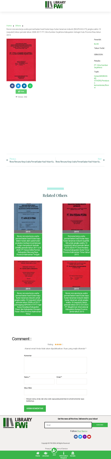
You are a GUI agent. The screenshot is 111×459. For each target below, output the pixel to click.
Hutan (96, 76)
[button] (21, 91)
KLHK (96, 44)
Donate (72, 456)
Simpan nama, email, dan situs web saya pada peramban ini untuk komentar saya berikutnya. (55, 400)
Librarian (45, 456)
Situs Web (28, 388)
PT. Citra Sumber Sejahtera (101, 66)
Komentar (28, 356)
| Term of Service (62, 449)
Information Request (63, 457)
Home (38, 456)
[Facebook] (76, 437)
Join (54, 455)
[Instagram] (85, 437)
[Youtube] (89, 437)
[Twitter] (80, 437)
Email (59, 377)
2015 (28, 231)
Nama (27, 377)
